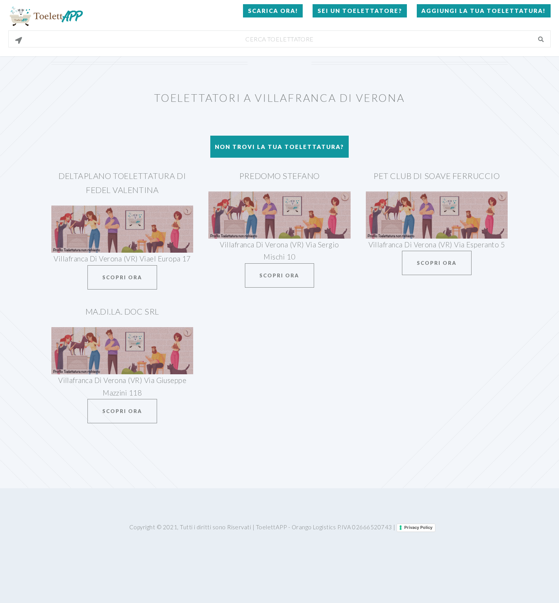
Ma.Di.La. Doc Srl (122, 312)
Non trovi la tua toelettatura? (279, 146)
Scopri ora (122, 277)
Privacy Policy (418, 527)
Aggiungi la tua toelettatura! (483, 10)
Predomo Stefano (279, 176)
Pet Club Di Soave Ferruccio (436, 176)
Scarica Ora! (273, 10)
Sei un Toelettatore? (360, 10)
